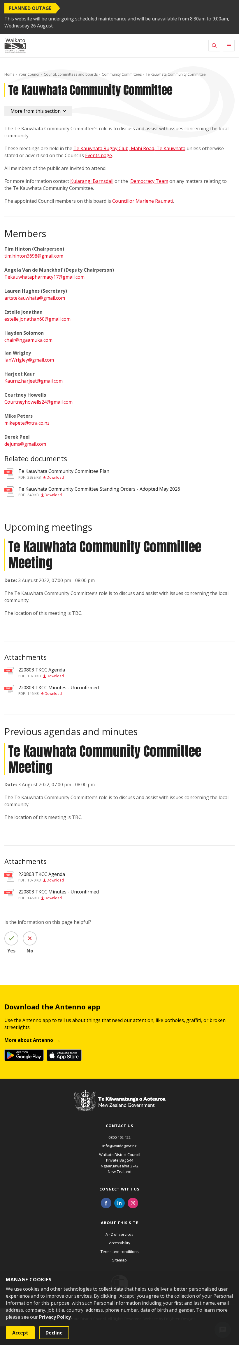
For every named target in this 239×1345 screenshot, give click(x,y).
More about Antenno (28, 1040)
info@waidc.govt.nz (119, 1145)
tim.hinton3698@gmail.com (33, 256)
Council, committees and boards (71, 74)
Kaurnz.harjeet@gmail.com (33, 381)
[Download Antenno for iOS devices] (64, 1055)
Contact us (119, 1125)
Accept (20, 1333)
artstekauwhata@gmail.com (34, 298)
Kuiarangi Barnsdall (91, 181)
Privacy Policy (55, 1317)
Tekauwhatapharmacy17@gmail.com (44, 277)
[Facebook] (106, 1202)
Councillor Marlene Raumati (142, 201)
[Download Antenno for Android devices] (24, 1055)
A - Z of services (119, 1234)
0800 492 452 (119, 1137)
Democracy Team (149, 181)
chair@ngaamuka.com (28, 340)
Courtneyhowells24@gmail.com (38, 402)
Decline (54, 1333)
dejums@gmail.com (25, 444)
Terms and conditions (120, 1251)
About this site (119, 1222)
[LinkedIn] (119, 1202)
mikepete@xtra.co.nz (27, 423)
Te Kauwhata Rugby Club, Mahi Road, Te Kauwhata (129, 148)
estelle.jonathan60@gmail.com (37, 319)
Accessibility (119, 1242)
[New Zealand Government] (120, 1106)
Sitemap (119, 1260)
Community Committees (122, 74)
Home (9, 74)
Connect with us (119, 1189)
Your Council (29, 74)
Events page (98, 155)
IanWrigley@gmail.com (29, 360)
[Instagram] (133, 1202)
